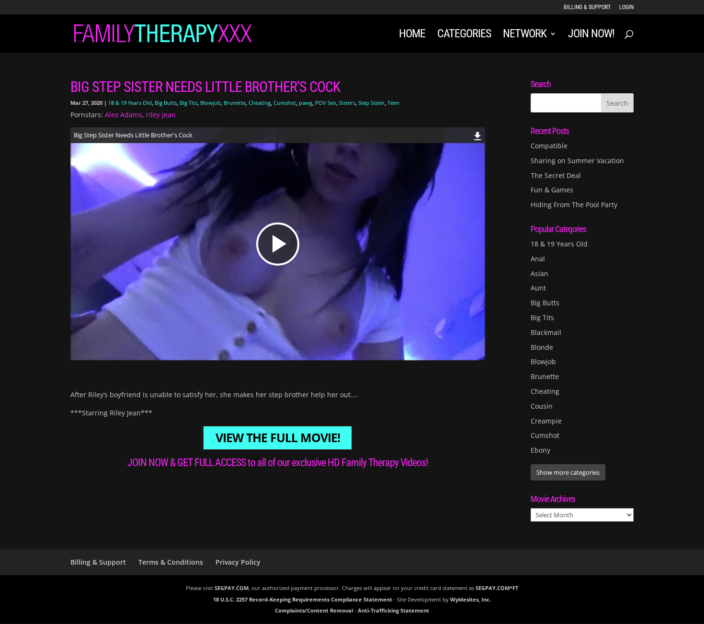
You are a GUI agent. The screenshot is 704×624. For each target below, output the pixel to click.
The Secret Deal (556, 175)
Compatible (549, 145)
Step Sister (371, 102)
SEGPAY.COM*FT (497, 587)
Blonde (542, 347)
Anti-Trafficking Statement (393, 610)
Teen (393, 102)
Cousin (542, 406)
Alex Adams (123, 114)
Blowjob (210, 102)
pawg (305, 102)
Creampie (546, 420)
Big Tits (188, 102)
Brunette (235, 102)
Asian (539, 273)
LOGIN (626, 7)
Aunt (538, 287)
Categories (464, 35)
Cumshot (284, 102)
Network (524, 35)
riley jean (161, 114)
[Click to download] (478, 134)
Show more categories (568, 472)
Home (412, 35)
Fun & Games (552, 189)
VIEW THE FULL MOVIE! (278, 438)
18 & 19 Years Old (130, 102)
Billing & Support (587, 7)
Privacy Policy (238, 562)
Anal (538, 258)
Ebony (540, 450)
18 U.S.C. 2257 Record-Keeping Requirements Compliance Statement (302, 599)
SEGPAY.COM (232, 587)
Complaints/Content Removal (314, 610)
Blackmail (546, 332)
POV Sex (325, 102)
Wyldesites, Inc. (470, 599)
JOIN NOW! (591, 35)
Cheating (260, 102)
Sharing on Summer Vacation (577, 160)
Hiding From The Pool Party (574, 204)
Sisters (347, 102)
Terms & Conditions (170, 562)
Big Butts (166, 102)
